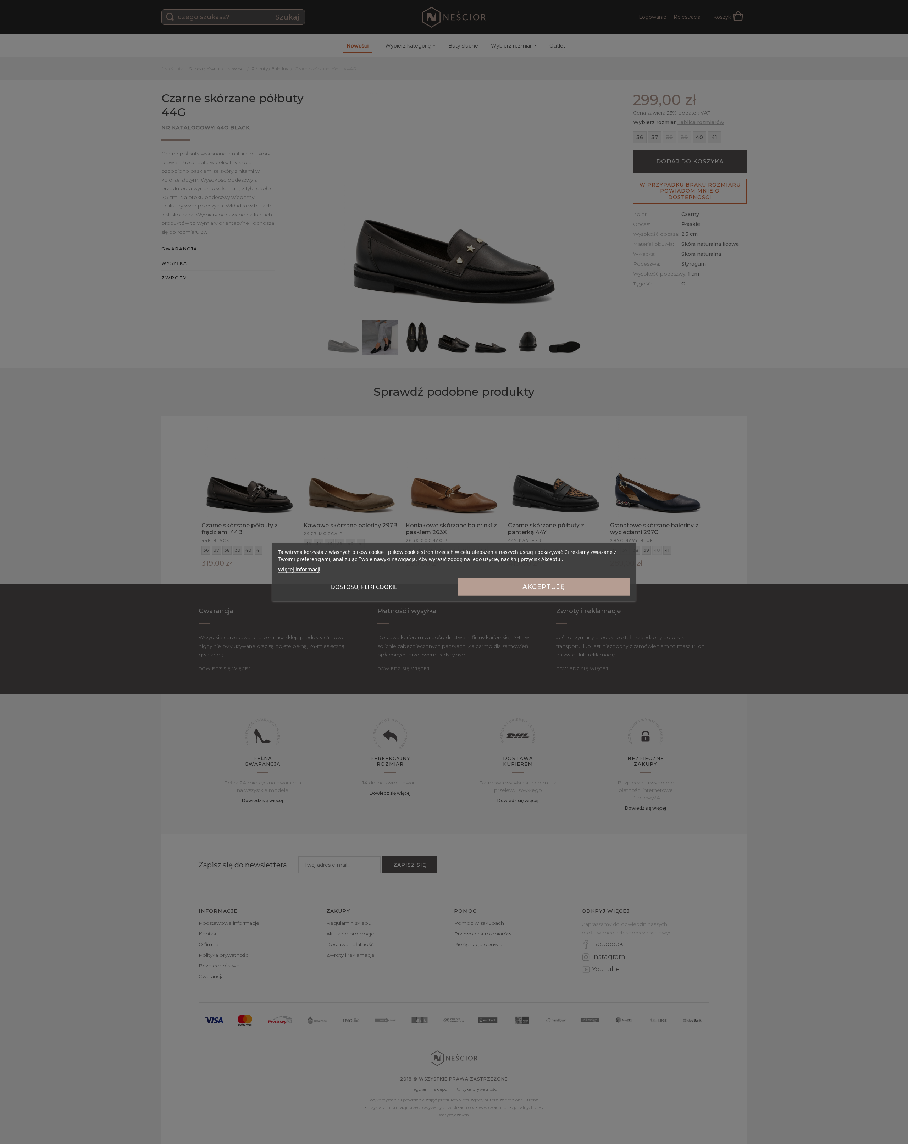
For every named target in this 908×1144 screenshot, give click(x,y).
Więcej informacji (299, 569)
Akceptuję (543, 587)
